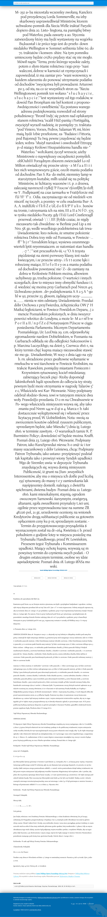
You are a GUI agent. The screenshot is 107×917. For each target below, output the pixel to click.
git (74, 903)
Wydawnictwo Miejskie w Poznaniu (70, 876)
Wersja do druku (68, 578)
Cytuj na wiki (16, 883)
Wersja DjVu (37, 578)
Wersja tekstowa (52, 578)
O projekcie (16, 910)
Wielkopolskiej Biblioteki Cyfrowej (47, 897)
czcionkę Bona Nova (35, 910)
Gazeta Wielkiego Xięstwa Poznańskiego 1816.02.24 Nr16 (51, 873)
